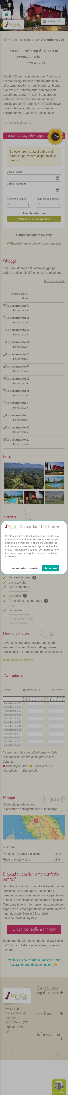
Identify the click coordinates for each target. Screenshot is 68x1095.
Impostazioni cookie (25, 568)
